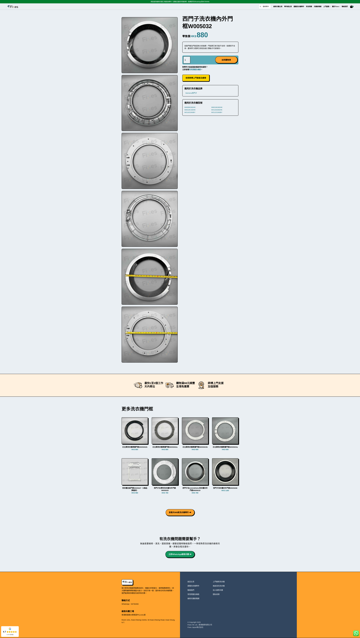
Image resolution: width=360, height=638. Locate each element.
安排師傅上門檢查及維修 (196, 78)
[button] (326, 6)
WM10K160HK (190, 110)
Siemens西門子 (191, 93)
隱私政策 (216, 594)
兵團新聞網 (317, 6)
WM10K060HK (216, 107)
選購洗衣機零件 (299, 6)
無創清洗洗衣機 (219, 586)
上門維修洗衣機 (219, 582)
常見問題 (309, 6)
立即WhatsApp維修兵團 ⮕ (180, 554)
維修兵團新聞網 (193, 599)
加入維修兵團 (218, 590)
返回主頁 (191, 582)
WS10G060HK (216, 110)
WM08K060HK (190, 107)
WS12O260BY (216, 112)
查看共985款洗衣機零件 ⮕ (180, 512)
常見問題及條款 (195, 70)
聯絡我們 (345, 6)
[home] (12, 6)
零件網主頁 (288, 6)
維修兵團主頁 (277, 6)
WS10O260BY (189, 112)
